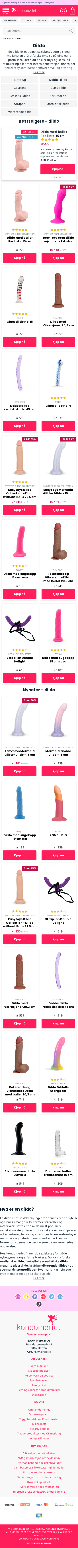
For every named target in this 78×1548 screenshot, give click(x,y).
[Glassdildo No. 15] (20, 269)
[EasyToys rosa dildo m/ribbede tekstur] (58, 185)
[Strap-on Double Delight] (20, 606)
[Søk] (71, 31)
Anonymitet (49, 2)
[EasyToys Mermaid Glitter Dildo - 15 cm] (58, 438)
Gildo (20, 318)
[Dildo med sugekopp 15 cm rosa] (20, 522)
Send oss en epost (39, 1334)
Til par (42, 20)
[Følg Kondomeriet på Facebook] (35, 1299)
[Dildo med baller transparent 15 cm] (58, 1119)
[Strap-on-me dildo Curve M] (20, 1119)
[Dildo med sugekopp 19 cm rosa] (58, 606)
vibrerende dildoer (55, 1265)
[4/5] (20, 566)
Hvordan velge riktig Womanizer (39, 1486)
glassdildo (20, 1265)
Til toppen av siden (39, 1543)
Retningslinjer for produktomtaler (39, 1390)
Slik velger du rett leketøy (39, 1453)
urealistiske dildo (55, 1261)
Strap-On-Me (20, 1167)
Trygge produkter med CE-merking (39, 1433)
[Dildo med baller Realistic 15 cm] (20, 130)
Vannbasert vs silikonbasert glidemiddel (39, 1467)
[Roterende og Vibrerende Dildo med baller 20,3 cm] (58, 522)
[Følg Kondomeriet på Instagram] (18, 1299)
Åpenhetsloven (39, 1380)
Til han (27, 20)
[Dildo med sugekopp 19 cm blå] (20, 783)
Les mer (58, 177)
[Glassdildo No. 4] (58, 353)
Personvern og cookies (38, 1375)
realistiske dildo (12, 1261)
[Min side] (63, 11)
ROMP (58, 831)
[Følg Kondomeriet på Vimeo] (51, 1299)
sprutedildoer (27, 1269)
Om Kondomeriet (39, 1409)
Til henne (10, 20)
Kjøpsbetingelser (39, 1370)
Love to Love (58, 1083)
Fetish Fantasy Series (19, 654)
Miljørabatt (39, 1424)
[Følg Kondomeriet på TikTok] (39, 1306)
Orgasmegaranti (39, 1414)
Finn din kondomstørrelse (39, 1472)
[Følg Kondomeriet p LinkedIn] (60, 1299)
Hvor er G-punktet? (39, 1482)
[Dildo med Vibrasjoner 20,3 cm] (58, 269)
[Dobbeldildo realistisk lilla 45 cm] (20, 353)
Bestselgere (60, 20)
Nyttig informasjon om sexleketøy (39, 1458)
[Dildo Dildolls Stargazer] (58, 1035)
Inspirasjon (39, 1394)
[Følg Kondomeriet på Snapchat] (26, 1299)
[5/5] (20, 230)
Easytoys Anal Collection (58, 234)
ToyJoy (19, 570)
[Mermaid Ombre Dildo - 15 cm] (58, 699)
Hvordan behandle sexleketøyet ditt (39, 1463)
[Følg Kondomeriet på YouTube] (43, 1299)
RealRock (58, 318)
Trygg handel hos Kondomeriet (38, 1419)
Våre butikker (39, 1366)
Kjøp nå (57, 169)
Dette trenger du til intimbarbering (39, 1477)
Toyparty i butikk (38, 1428)
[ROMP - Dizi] (58, 783)
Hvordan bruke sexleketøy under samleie (39, 1491)
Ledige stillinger (39, 1438)
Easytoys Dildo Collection (20, 234)
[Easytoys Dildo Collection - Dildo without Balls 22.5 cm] (20, 438)
